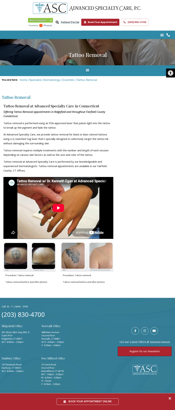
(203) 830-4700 (23, 314)
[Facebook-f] (135, 331)
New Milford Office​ (53, 358)
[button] (170, 73)
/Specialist (35, 80)
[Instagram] (145, 331)
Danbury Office (11, 358)
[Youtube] (154, 331)
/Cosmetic (68, 80)
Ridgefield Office (12, 326)
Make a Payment (38, 20)
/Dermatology (51, 80)
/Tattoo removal (86, 80)
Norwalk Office (51, 326)
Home (23, 80)
